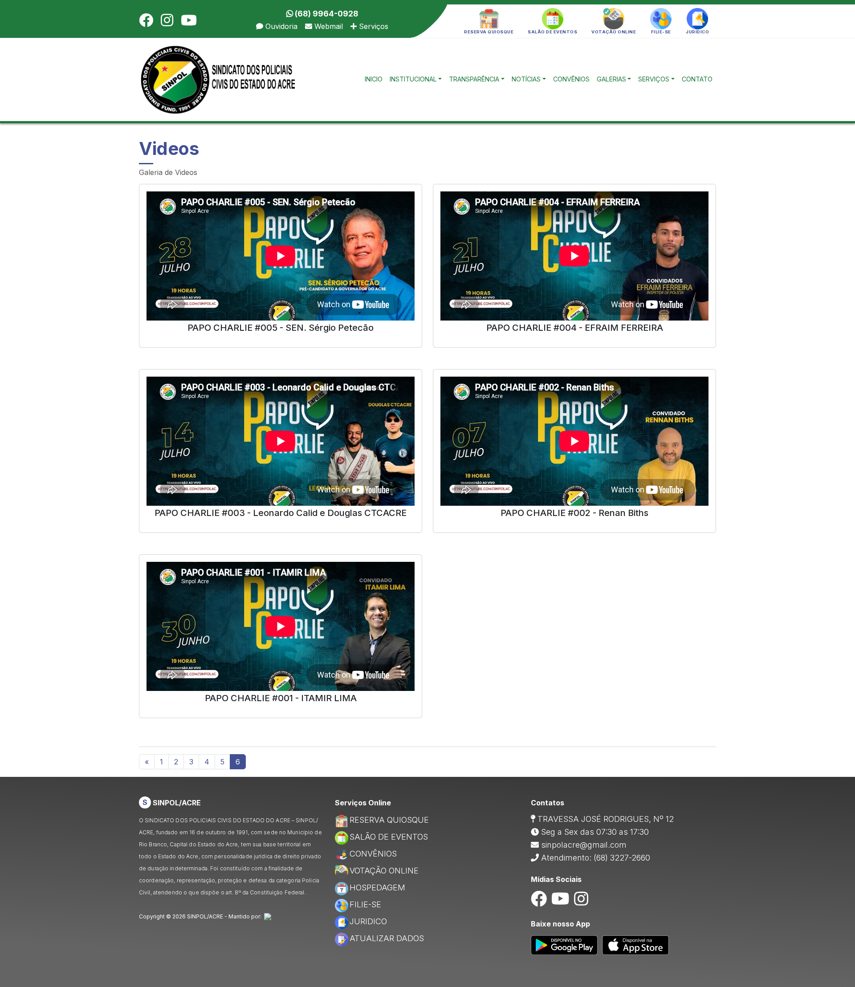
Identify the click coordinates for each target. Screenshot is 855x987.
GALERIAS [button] (611, 79)
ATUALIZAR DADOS (387, 938)
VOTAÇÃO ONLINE (384, 870)
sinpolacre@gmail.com (584, 844)
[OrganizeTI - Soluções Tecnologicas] (267, 916)
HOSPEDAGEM (377, 887)
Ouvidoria (280, 26)
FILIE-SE (365, 904)
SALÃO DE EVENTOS (389, 836)
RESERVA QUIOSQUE (389, 820)
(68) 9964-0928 (325, 13)
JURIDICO (368, 921)
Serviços (372, 26)
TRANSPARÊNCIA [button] (474, 79)
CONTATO (697, 79)
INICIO (374, 79)
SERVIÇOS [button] (653, 79)
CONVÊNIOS (571, 79)
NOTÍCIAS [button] (526, 79)
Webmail (327, 26)
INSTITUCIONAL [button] (413, 79)
